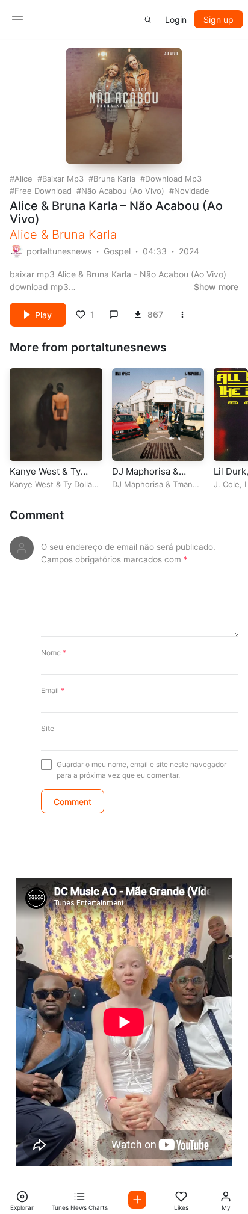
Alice (23, 178)
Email (52, 690)
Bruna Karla (114, 178)
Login (176, 19)
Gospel (117, 251)
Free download (43, 191)
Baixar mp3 (63, 178)
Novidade (191, 191)
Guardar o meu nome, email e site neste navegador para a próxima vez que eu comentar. (141, 770)
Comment (37, 515)
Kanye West (32, 484)
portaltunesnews (58, 251)
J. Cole (227, 484)
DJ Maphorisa (137, 484)
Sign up (218, 19)
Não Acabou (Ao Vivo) (122, 191)
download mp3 (173, 178)
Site (47, 728)
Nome (53, 652)
